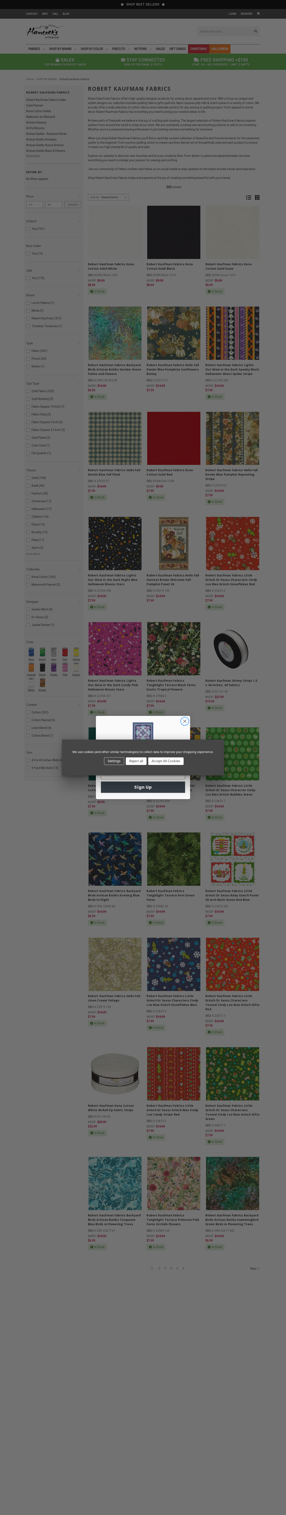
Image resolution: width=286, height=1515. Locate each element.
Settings (114, 761)
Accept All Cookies (166, 761)
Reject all (136, 761)
